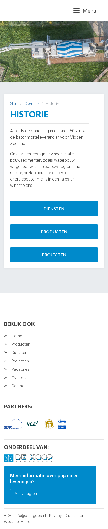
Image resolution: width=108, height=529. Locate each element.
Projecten (54, 254)
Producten (54, 231)
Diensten (54, 208)
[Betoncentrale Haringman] (13, 10)
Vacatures (21, 369)
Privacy (55, 515)
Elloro (25, 521)
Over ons (20, 377)
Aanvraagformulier (31, 493)
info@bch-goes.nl (30, 515)
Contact (19, 386)
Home (17, 336)
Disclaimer (74, 515)
